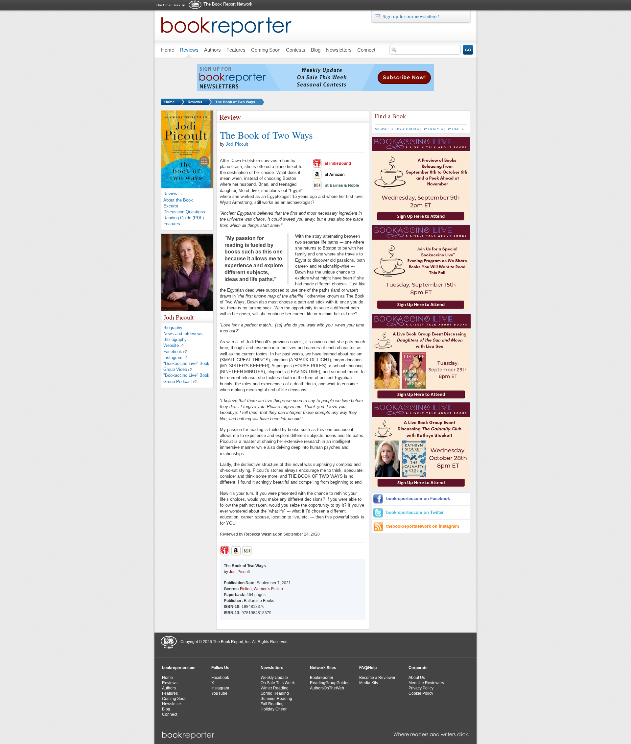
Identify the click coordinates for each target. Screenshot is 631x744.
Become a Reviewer (377, 678)
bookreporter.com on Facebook (418, 498)
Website (171, 345)
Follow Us (220, 668)
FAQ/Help (368, 668)
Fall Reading (272, 704)
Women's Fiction (268, 589)
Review (170, 193)
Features (171, 223)
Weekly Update (274, 678)
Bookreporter (321, 678)
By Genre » (433, 129)
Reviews (195, 102)
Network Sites (323, 668)
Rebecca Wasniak (260, 534)
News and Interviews (183, 333)
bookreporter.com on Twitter (415, 512)
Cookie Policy (421, 693)
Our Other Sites (168, 5)
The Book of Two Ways (235, 102)
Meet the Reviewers (426, 683)
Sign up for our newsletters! (411, 16)
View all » (384, 129)
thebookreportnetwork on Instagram (422, 526)
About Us (417, 678)
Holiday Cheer (274, 709)
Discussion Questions (184, 211)
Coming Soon (174, 699)
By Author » (408, 129)
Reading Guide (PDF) (183, 217)
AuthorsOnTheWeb (327, 688)
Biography (172, 327)
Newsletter (171, 704)
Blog (166, 709)
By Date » (455, 129)
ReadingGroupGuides (329, 683)
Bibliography (175, 339)
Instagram (172, 357)
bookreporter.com (179, 668)
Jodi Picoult (237, 144)
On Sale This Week (278, 683)
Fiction (246, 589)
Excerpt (170, 206)
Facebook (172, 351)
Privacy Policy (421, 688)
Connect (169, 714)
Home (169, 102)
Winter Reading (275, 688)
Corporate (418, 668)
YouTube (219, 693)
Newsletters (272, 668)
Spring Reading (275, 693)
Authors (169, 688)
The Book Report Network (227, 4)
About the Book (178, 200)
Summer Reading (276, 699)
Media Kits (368, 683)
